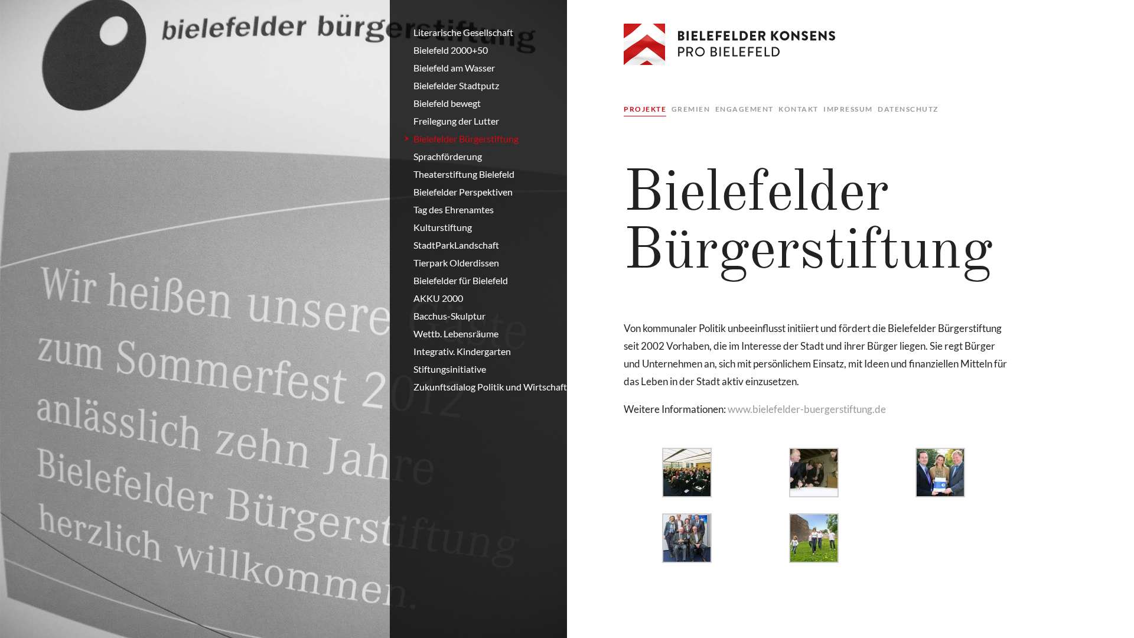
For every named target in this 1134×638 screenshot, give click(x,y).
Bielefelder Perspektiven (463, 191)
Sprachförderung (447, 156)
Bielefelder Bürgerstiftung (466, 138)
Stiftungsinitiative (449, 369)
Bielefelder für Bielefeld (460, 280)
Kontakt (798, 109)
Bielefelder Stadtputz (456, 85)
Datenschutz (908, 109)
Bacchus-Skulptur (449, 315)
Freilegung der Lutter (456, 120)
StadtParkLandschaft (456, 244)
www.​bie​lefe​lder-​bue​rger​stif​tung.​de (807, 409)
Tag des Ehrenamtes (453, 209)
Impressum (848, 109)
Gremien (691, 109)
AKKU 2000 (438, 298)
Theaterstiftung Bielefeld (463, 174)
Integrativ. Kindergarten (462, 351)
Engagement (744, 109)
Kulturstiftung (442, 227)
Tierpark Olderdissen (456, 262)
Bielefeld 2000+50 (450, 50)
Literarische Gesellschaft (463, 32)
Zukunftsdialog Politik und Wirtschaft (490, 386)
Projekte (645, 109)
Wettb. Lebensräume (455, 333)
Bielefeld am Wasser (454, 67)
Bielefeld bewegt (447, 103)
